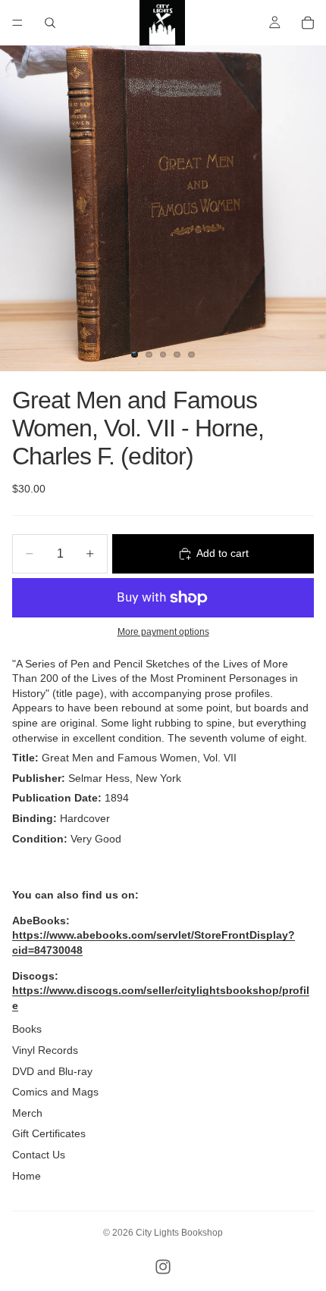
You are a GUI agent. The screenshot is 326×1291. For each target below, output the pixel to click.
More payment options (163, 631)
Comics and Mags (55, 1092)
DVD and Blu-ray (52, 1071)
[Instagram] (163, 1267)
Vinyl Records (45, 1050)
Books (27, 1029)
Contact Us (38, 1155)
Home (26, 1176)
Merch (27, 1113)
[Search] (50, 22)
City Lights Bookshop (179, 1232)
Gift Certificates (49, 1133)
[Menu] (17, 22)
